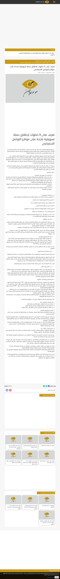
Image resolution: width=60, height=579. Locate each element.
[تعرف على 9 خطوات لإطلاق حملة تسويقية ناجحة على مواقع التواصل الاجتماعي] (49, 386)
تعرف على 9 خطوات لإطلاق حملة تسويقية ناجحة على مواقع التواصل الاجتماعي (36, 53)
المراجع (52, 55)
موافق (56, 577)
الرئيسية (53, 61)
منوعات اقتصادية (39, 61)
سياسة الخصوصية (50, 577)
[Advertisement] (30, 15)
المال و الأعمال (47, 61)
